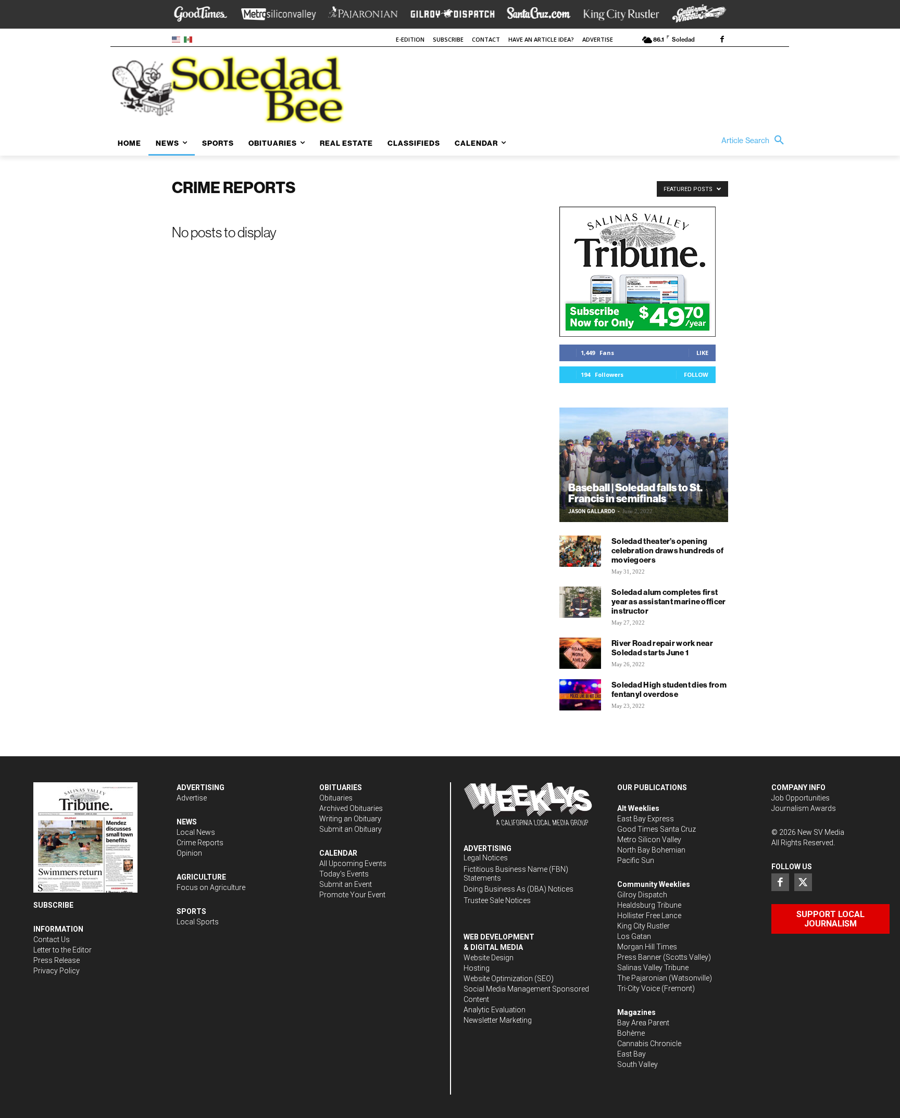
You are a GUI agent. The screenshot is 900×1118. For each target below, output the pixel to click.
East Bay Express (645, 819)
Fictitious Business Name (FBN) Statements (516, 873)
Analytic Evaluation (495, 1010)
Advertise (192, 798)
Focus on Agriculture (211, 887)
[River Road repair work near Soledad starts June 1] (580, 653)
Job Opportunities (800, 798)
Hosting (477, 968)
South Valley (637, 1064)
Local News (196, 832)
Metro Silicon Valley (649, 839)
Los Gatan (634, 936)
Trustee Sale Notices (497, 900)
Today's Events (344, 874)
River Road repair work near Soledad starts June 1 (662, 647)
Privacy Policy (56, 971)
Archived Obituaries (351, 808)
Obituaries (336, 798)
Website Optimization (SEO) (509, 978)
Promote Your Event (352, 895)
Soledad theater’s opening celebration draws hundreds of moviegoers (667, 550)
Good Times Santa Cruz (656, 829)
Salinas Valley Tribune (653, 967)
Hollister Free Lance (649, 915)
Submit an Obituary (350, 829)
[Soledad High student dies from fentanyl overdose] (580, 694)
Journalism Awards (803, 808)
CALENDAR (338, 853)
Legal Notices (486, 858)
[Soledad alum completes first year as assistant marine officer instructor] (580, 602)
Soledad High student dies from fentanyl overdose (669, 689)
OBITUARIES (340, 787)
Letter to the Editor (62, 950)
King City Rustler (643, 926)
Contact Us (51, 939)
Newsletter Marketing (498, 1020)
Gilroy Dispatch (642, 895)
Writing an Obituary (350, 819)
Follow (696, 374)
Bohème (631, 1033)
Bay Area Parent (643, 1023)
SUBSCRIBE (53, 905)
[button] (755, 140)
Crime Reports (200, 842)
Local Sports (198, 922)
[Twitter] (803, 882)
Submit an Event (345, 884)
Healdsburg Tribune (649, 905)
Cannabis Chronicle (649, 1043)
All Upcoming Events (352, 863)
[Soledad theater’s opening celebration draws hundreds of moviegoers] (580, 551)
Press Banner (639, 957)
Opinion (189, 853)
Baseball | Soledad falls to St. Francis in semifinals (635, 493)
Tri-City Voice (638, 988)
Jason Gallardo (591, 511)
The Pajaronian (642, 978)
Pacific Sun (635, 860)
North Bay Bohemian (651, 850)
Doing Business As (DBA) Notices (518, 889)
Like (702, 353)
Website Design (489, 958)
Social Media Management (507, 989)
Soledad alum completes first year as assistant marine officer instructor (668, 601)
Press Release (56, 960)
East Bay (631, 1054)
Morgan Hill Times (647, 947)
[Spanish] (190, 39)
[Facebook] (722, 40)
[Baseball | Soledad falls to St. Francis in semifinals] (643, 465)
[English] (178, 39)
